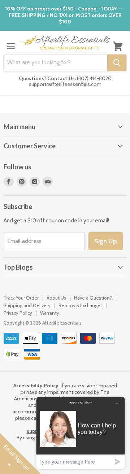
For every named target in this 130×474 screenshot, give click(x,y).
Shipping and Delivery (27, 305)
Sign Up (105, 241)
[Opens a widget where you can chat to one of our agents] (80, 432)
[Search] (116, 63)
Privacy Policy (18, 313)
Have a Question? (93, 298)
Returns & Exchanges (80, 305)
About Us (56, 298)
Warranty (49, 313)
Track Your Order (21, 298)
